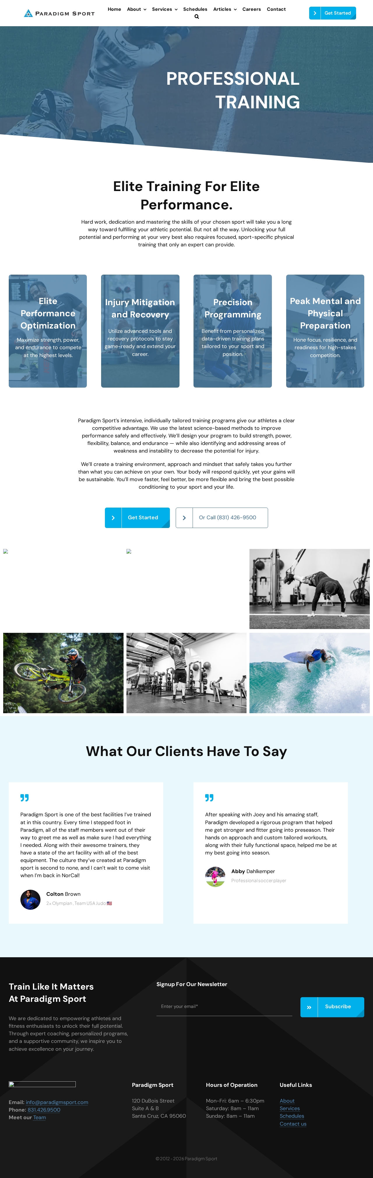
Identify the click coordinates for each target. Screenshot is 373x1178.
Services (290, 1108)
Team (39, 1117)
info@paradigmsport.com (57, 1102)
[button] (197, 16)
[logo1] (59, 11)
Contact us (293, 1123)
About (287, 1100)
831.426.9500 (44, 1109)
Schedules (292, 1115)
